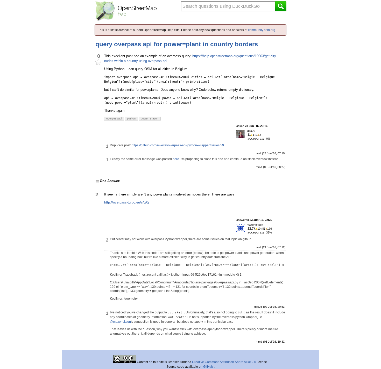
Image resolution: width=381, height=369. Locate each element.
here (176, 159)
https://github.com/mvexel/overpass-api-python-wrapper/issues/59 (178, 145)
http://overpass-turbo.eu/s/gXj (126, 202)
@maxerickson (120, 321)
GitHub (208, 366)
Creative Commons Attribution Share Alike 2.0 (224, 362)
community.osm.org (261, 30)
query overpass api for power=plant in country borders (176, 44)
